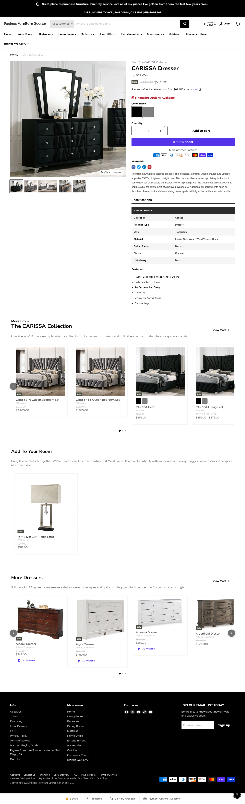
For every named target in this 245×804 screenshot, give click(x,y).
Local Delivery (18, 726)
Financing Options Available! (155, 97)
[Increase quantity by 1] (160, 130)
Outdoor (174, 34)
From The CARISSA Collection (150, 62)
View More (219, 329)
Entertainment (130, 34)
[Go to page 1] (120, 431)
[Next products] (231, 386)
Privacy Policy (18, 735)
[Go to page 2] (122, 430)
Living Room (24, 34)
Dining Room (66, 34)
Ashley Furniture (25, 647)
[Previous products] (13, 386)
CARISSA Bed (145, 407)
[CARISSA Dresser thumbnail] (16, 186)
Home (8, 34)
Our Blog (15, 759)
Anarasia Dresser (147, 632)
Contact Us (17, 716)
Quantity (137, 123)
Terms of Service (20, 740)
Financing (16, 721)
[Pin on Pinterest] (150, 167)
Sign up (224, 725)
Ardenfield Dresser (208, 633)
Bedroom (45, 34)
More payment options (183, 150)
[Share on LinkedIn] (144, 167)
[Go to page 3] (125, 430)
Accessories (154, 34)
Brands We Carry (15, 44)
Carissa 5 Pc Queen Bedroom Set (38, 399)
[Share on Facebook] (134, 167)
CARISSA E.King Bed (209, 407)
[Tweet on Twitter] (139, 167)
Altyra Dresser (85, 644)
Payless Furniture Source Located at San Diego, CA (65, 778)
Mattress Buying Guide (24, 745)
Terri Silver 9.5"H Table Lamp (36, 536)
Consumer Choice (197, 34)
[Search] (184, 24)
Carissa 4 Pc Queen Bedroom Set (98, 399)
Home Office (107, 34)
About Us (16, 711)
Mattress (86, 34)
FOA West (142, 75)
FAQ (13, 730)
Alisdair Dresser (26, 643)
